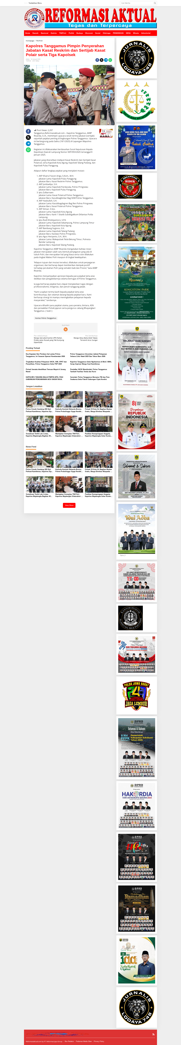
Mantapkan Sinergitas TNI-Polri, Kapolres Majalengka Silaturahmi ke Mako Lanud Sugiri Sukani (69, 435)
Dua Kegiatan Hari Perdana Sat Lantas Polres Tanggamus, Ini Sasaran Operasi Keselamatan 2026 (45, 355)
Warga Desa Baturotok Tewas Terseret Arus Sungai (86, 338)
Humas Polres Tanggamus (45, 318)
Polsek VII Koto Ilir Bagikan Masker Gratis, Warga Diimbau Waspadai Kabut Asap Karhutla (99, 410)
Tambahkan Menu (35, 3)
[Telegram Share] (106, 60)
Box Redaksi (69, 1041)
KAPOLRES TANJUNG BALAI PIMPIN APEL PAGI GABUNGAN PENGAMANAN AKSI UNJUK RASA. (44, 378)
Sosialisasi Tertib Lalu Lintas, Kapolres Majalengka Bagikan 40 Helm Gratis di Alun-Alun (38, 435)
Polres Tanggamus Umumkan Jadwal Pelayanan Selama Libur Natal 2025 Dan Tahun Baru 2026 (88, 355)
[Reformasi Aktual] (90, 18)
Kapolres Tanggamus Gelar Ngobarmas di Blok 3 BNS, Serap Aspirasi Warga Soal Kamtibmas (91, 363)
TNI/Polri (28, 61)
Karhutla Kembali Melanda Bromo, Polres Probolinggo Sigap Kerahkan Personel (69, 410)
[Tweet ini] (101, 60)
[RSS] (66, 329)
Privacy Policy (99, 1041)
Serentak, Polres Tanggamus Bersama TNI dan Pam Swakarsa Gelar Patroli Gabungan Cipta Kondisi (90, 378)
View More (69, 505)
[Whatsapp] (110, 60)
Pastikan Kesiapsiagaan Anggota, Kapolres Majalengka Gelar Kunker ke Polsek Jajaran (98, 435)
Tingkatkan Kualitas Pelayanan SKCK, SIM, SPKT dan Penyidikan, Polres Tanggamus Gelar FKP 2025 (46, 363)
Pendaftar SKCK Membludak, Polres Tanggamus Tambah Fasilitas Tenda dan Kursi (88, 370)
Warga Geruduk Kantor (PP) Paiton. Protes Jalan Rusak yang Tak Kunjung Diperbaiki (49, 339)
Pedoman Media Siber (84, 1041)
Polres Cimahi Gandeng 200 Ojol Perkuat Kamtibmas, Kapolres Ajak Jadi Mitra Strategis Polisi (39, 410)
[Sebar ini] (97, 60)
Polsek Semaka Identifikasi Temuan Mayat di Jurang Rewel (46, 370)
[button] (155, 3)
